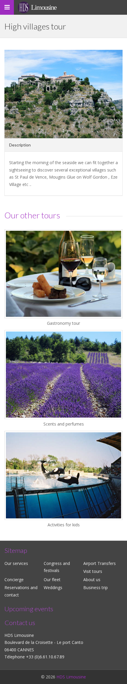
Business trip (95, 587)
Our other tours (32, 215)
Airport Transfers (99, 563)
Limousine (43, 7)
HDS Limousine (71, 677)
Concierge (14, 579)
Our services (16, 563)
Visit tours (92, 571)
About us (91, 579)
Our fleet (52, 579)
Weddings (53, 587)
